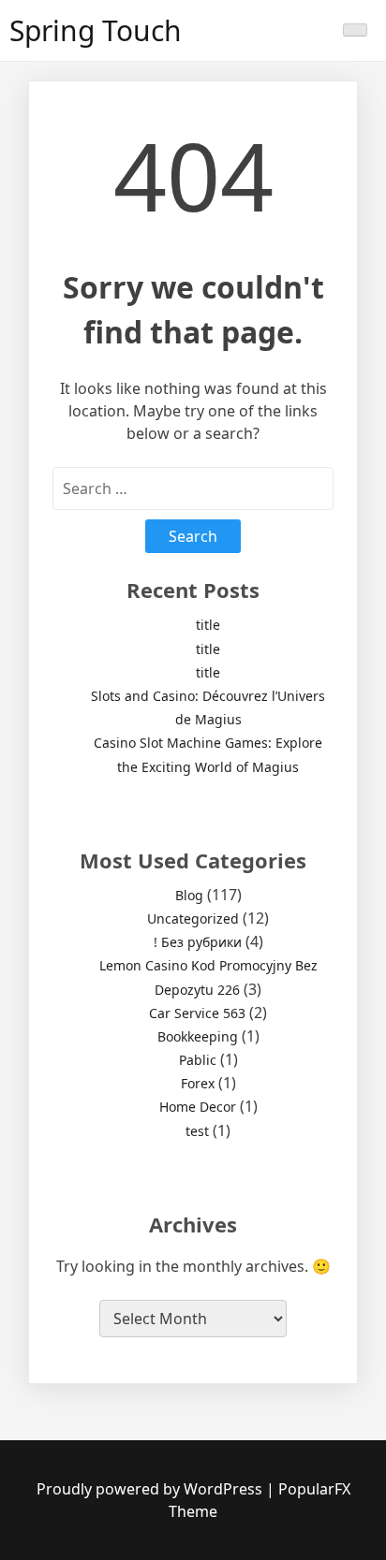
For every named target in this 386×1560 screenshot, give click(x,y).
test (197, 1131)
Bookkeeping (197, 1036)
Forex (198, 1083)
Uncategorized (193, 918)
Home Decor (197, 1106)
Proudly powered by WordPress (151, 1489)
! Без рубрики (198, 942)
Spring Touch (95, 30)
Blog (189, 895)
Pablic (197, 1060)
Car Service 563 (197, 1013)
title (208, 625)
